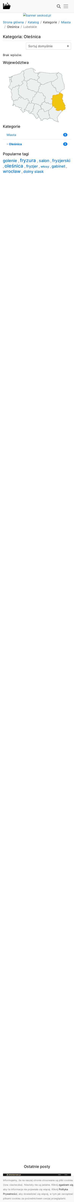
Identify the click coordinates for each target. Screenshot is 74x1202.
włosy (45, 166)
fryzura (28, 160)
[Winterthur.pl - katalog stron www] (7, 6)
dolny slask (33, 171)
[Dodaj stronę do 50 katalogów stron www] (37, 15)
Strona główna (13, 22)
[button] (59, 6)
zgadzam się (66, 1184)
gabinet (59, 166)
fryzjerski (61, 160)
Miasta (66, 22)
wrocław (12, 171)
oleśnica (14, 166)
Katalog (33, 22)
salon (44, 160)
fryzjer (32, 166)
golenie (10, 160)
